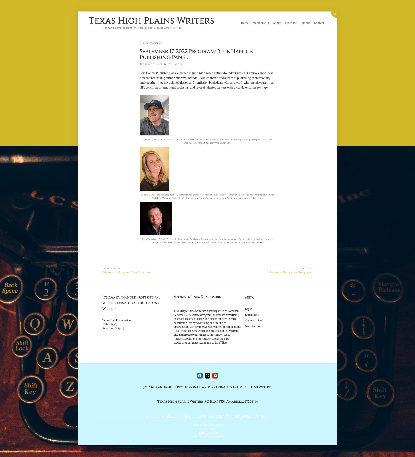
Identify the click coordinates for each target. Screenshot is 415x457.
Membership (261, 23)
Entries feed (252, 314)
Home (245, 23)
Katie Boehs (174, 64)
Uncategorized (151, 43)
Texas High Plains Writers (151, 21)
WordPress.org (253, 326)
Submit (305, 23)
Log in (248, 309)
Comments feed (254, 320)
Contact (319, 23)
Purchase (291, 23)
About (277, 23)
